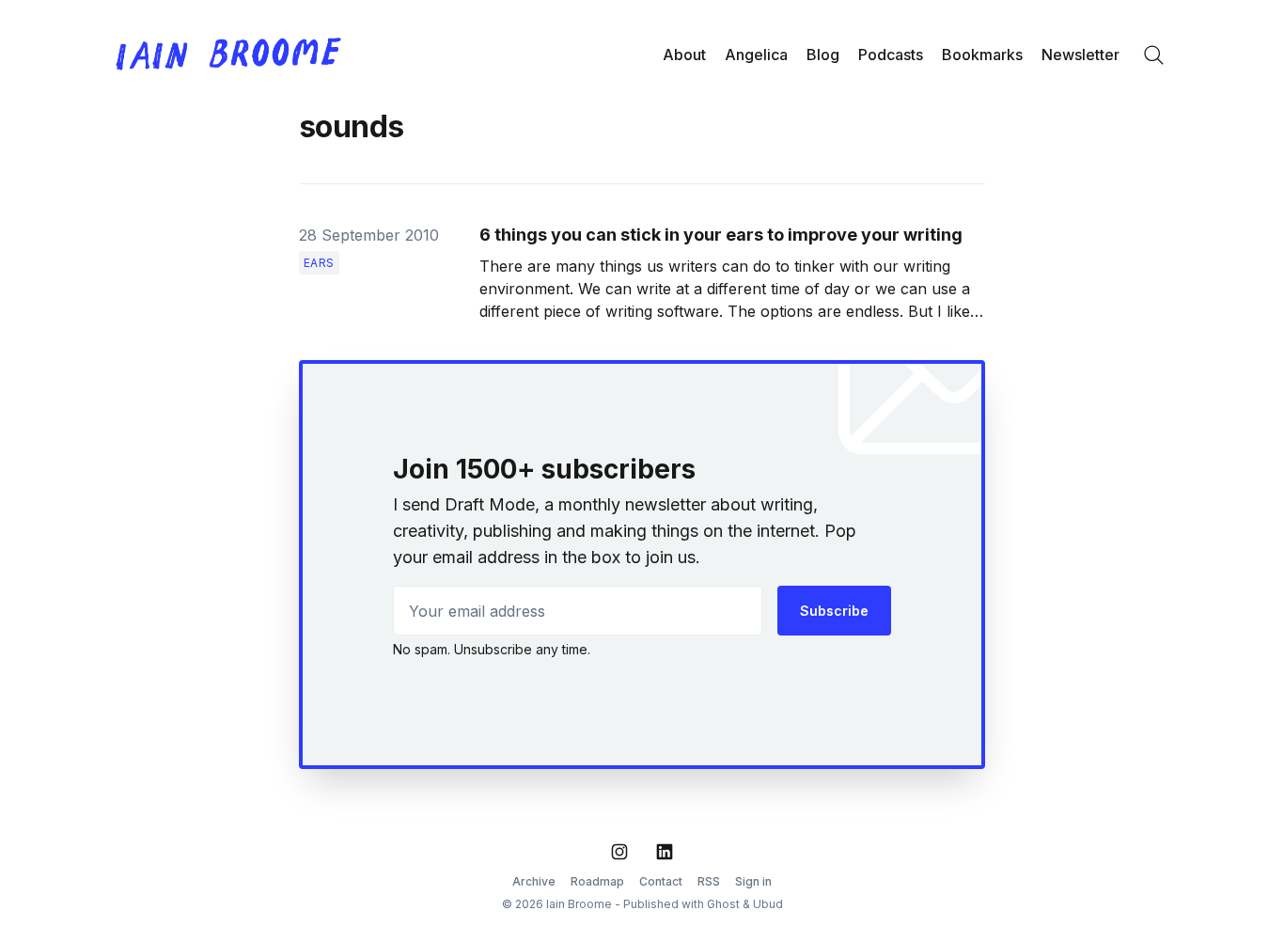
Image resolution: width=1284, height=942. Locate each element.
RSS (708, 881)
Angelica (756, 54)
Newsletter (1080, 54)
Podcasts (890, 54)
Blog (822, 54)
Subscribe (834, 611)
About (684, 54)
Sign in (753, 881)
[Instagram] (619, 852)
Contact (660, 881)
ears (319, 263)
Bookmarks (982, 54)
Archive (534, 881)
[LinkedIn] (665, 852)
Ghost (723, 904)
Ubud (768, 904)
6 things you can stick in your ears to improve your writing (721, 234)
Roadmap (597, 881)
